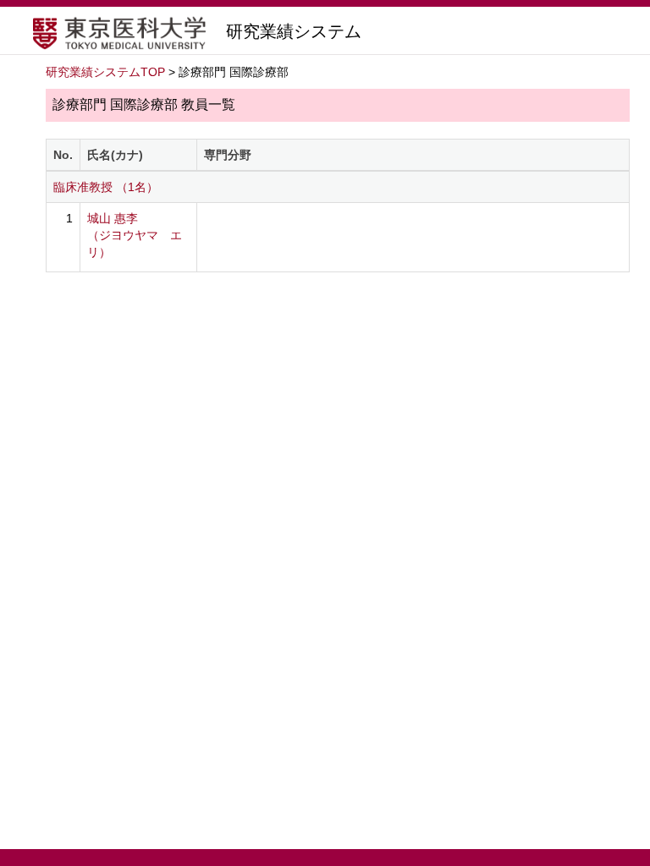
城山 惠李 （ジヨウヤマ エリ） (134, 235)
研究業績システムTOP (105, 72)
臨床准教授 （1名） (105, 187)
